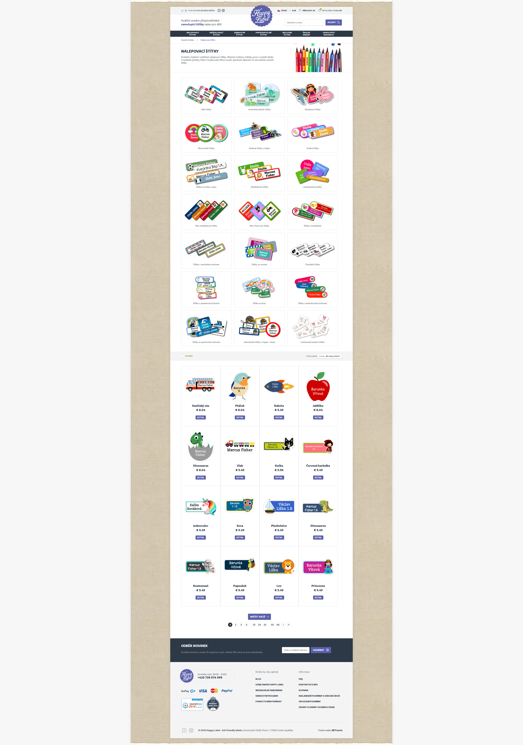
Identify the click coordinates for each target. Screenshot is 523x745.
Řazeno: (329, 356)
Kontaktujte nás (308, 684)
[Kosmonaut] (200, 582)
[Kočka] (279, 462)
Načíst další (258, 616)
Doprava (303, 690)
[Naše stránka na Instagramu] (223, 10)
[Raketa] (279, 402)
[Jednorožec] (200, 522)
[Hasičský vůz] (200, 402)
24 (259, 624)
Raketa (279, 405)
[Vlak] (240, 462)
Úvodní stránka (187, 40)
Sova (240, 525)
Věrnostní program (267, 696)
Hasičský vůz (200, 405)
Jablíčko (318, 405)
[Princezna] (318, 582)
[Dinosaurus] (200, 462)
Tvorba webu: (330, 730)
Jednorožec (200, 525)
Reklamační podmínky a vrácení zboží (319, 696)
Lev (279, 585)
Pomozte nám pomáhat (269, 701)
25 (265, 624)
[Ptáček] (240, 402)
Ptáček (239, 405)
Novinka (189, 356)
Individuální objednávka (269, 690)
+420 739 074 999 (210, 677)
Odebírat (319, 650)
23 (254, 624)
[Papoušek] (240, 582)
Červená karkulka (318, 465)
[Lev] (279, 582)
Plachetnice (279, 525)
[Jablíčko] (318, 402)
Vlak (240, 465)
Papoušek (239, 585)
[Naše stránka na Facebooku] (219, 10)
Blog (258, 679)
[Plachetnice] (279, 522)
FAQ (301, 679)
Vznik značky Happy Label (270, 684)
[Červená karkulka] (318, 462)
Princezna (318, 585)
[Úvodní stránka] (261, 16)
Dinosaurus (200, 465)
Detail (200, 417)
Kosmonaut (200, 585)
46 (277, 624)
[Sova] (240, 522)
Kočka (279, 465)
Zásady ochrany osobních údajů (317, 707)
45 (272, 624)
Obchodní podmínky (310, 701)
